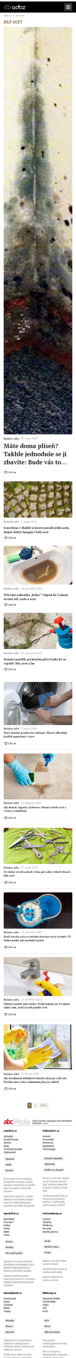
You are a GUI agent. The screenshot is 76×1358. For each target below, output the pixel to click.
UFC (45, 1308)
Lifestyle (8, 1304)
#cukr (47, 1241)
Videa (46, 1304)
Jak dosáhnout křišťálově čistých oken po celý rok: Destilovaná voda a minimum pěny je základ (35, 1080)
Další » (44, 1105)
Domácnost (10, 1298)
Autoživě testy (11, 1139)
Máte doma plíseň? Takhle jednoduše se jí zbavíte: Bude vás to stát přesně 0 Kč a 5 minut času (35, 454)
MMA (6, 1231)
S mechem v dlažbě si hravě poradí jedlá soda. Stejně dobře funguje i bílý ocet (36, 530)
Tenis (6, 1235)
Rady (6, 1146)
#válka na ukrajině (53, 1169)
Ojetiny (7, 1142)
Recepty (47, 1228)
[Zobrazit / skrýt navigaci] (68, 7)
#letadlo (10, 1320)
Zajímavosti (10, 1152)
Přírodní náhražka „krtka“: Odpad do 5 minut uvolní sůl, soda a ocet (36, 597)
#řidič (8, 1164)
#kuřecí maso (51, 1246)
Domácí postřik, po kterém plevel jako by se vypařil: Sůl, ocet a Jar (35, 661)
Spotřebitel (48, 1146)
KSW (45, 1311)
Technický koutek (13, 1149)
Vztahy (7, 1311)
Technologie (49, 1149)
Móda (7, 1308)
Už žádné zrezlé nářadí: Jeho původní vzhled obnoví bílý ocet (37, 873)
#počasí (10, 1332)
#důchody (49, 1164)
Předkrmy (48, 1225)
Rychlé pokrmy (50, 1231)
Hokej (7, 1228)
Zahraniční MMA (51, 1298)
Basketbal (9, 1219)
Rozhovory (48, 1142)
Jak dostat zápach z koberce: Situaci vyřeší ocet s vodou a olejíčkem (35, 809)
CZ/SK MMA (49, 1301)
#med (47, 1252)
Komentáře (48, 1139)
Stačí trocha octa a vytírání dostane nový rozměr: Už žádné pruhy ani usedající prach (37, 938)
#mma (9, 1241)
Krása (7, 1301)
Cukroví (46, 1219)
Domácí (47, 1136)
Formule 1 (9, 1222)
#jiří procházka (52, 1332)
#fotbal (9, 1247)
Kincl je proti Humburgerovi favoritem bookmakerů (55, 1343)
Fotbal (7, 1225)
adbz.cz (7, 16)
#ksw (47, 1326)
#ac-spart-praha (14, 1253)
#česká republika (53, 1158)
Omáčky (47, 1222)
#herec (9, 1326)
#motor (9, 1170)
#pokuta (10, 1159)
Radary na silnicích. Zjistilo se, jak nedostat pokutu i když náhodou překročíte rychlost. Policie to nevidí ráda (56, 1184)
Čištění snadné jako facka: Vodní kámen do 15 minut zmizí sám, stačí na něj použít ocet (37, 1005)
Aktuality (8, 1136)
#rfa (46, 1320)
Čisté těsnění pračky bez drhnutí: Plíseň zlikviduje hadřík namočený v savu (35, 734)
